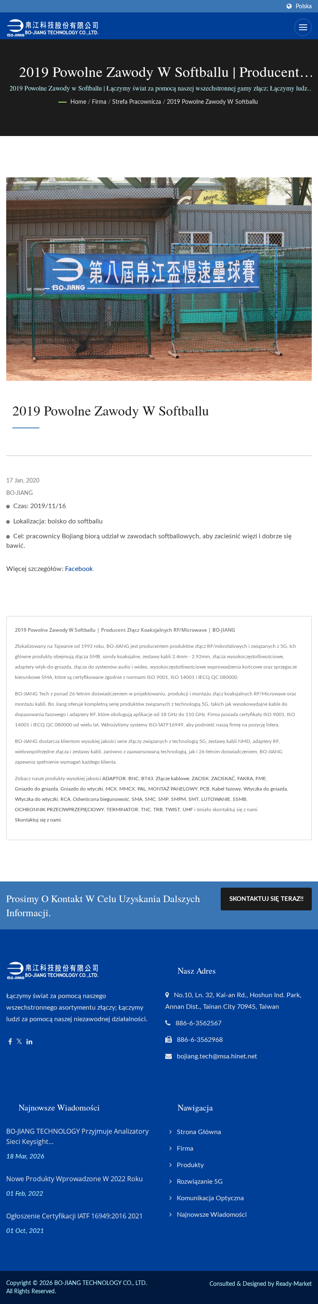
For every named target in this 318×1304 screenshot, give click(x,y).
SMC (150, 799)
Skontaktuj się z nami (38, 819)
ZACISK (200, 778)
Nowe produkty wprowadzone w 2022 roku (74, 1178)
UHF (188, 809)
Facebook (79, 569)
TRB (158, 809)
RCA (65, 799)
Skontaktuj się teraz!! (266, 899)
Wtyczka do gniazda (265, 788)
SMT (193, 799)
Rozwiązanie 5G (200, 1181)
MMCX (127, 788)
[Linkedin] (29, 1042)
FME (260, 778)
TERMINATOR (122, 809)
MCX (111, 788)
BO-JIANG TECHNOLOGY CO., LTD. (100, 1283)
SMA (137, 799)
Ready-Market (294, 1284)
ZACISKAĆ (223, 778)
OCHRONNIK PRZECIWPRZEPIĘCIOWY (59, 809)
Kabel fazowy (226, 788)
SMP (163, 799)
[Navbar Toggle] (303, 27)
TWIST (172, 809)
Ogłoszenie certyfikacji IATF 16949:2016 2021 (74, 1215)
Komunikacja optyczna (210, 1198)
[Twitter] (19, 1042)
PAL (141, 788)
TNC (146, 809)
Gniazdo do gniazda (36, 788)
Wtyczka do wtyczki (36, 799)
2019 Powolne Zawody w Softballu (212, 102)
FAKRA (245, 778)
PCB (205, 788)
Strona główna (199, 1132)
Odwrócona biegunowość (101, 799)
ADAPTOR (114, 778)
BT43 (147, 778)
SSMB (239, 799)
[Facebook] (10, 1042)
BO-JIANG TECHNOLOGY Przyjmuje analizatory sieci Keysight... (77, 1136)
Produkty (190, 1165)
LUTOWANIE (215, 799)
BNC (133, 778)
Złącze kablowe (172, 778)
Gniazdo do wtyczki (81, 788)
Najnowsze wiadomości (212, 1214)
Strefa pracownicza (136, 102)
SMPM (178, 799)
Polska (304, 6)
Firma (99, 102)
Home (78, 102)
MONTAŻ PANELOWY (173, 788)
